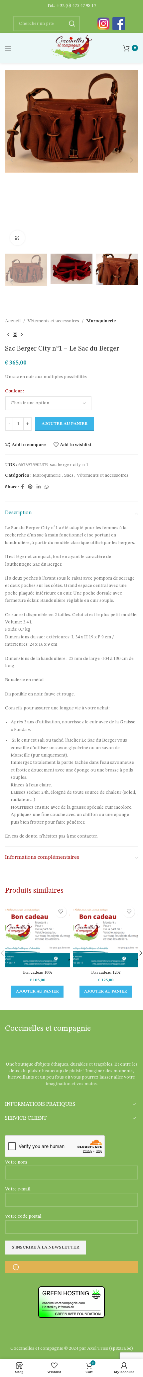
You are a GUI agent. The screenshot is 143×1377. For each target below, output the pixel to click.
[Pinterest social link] (30, 487)
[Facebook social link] (22, 487)
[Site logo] (71, 47)
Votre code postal (23, 1216)
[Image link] (103, 23)
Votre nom (16, 1162)
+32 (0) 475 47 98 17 (76, 5)
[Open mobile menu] (8, 48)
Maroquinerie (101, 321)
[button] (37, 992)
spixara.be (121, 1348)
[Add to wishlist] (61, 912)
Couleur (13, 391)
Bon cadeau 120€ (105, 972)
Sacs (68, 475)
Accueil (13, 321)
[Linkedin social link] (39, 487)
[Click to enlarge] (17, 237)
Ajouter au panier (64, 424)
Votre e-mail (17, 1189)
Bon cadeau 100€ (37, 972)
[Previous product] (8, 335)
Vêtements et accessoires (53, 321)
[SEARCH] (72, 23)
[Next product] (21, 335)
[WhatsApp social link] (47, 487)
